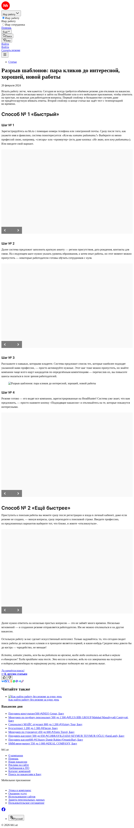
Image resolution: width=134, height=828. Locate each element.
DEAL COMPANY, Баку (62, 743)
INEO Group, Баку (53, 713)
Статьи (12, 61)
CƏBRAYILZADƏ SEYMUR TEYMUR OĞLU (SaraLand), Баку (86, 735)
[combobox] (16, 818)
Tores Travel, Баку (64, 732)
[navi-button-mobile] (4, 55)
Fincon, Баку (50, 728)
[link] (7, 36)
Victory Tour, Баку (71, 724)
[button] (5, 43)
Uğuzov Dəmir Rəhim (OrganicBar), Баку (59, 739)
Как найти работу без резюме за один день (33, 699)
